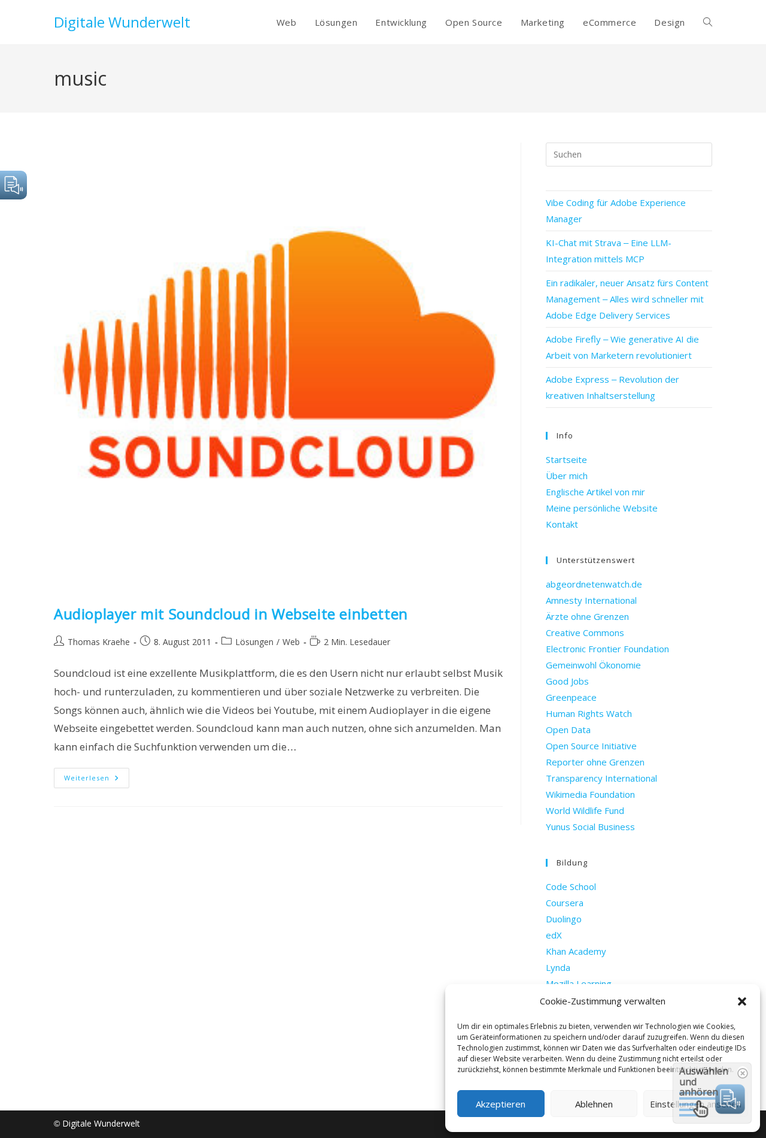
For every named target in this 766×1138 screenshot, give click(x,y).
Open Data (568, 730)
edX (554, 935)
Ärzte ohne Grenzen (587, 616)
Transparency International (601, 778)
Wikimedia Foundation (590, 794)
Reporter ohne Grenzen (595, 762)
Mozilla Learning (579, 983)
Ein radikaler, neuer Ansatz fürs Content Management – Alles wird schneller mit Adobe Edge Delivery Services (627, 299)
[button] (742, 1001)
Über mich (567, 476)
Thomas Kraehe (99, 641)
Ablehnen (594, 1104)
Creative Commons (585, 632)
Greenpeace (571, 697)
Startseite (566, 459)
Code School (571, 886)
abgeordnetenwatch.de (594, 584)
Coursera (564, 903)
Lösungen (254, 641)
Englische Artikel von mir (595, 492)
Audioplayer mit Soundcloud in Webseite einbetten (231, 614)
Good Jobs (567, 681)
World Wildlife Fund (585, 810)
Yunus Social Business (590, 827)
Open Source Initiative (591, 746)
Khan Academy (576, 951)
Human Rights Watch (589, 713)
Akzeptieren (500, 1104)
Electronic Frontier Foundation (607, 649)
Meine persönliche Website (602, 508)
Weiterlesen (96, 780)
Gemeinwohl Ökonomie (593, 665)
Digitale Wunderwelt (122, 22)
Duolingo (564, 919)
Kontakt (562, 524)
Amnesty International (591, 600)
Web (291, 641)
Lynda (558, 967)
